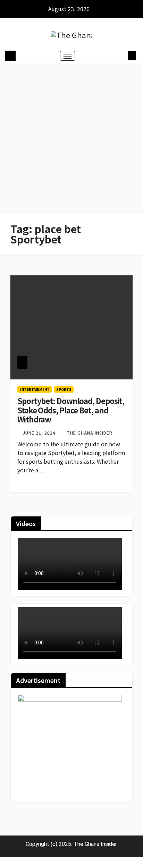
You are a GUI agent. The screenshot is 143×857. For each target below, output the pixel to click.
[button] (121, 56)
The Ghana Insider (89, 433)
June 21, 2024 (40, 433)
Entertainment (34, 389)
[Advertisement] (71, 138)
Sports (64, 389)
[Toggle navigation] (67, 56)
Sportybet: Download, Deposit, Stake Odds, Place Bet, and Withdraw (70, 410)
